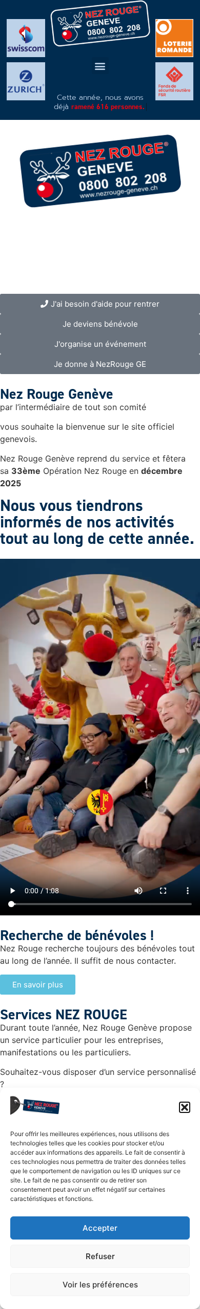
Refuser (100, 1256)
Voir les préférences (100, 1284)
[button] (184, 1107)
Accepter (100, 1228)
